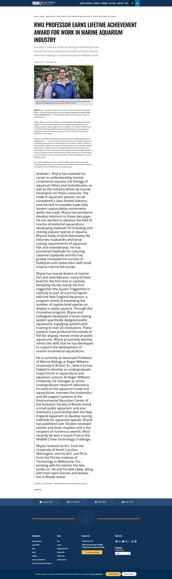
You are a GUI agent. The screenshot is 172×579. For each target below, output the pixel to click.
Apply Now (102, 502)
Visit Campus (75, 502)
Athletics (34, 556)
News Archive (50, 16)
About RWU (120, 3)
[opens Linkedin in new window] (135, 541)
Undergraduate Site (62, 548)
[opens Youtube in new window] (123, 541)
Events (34, 552)
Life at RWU (112, 3)
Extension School (61, 560)
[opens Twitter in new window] (120, 541)
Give (58, 541)
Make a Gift (129, 502)
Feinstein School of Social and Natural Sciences (70, 483)
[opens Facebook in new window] (117, 541)
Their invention (87, 153)
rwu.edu (59, 545)
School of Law (60, 556)
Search (132, 3)
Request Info (47, 502)
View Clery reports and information (41, 563)
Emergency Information (38, 560)
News (126, 3)
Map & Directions (36, 541)
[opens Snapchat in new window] (129, 541)
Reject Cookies (129, 574)
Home (36, 16)
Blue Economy (47, 483)
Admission (104, 3)
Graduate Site (60, 552)
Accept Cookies (113, 574)
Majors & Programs (86, 3)
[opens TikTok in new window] (132, 541)
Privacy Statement (96, 574)
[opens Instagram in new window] (126, 541)
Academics (96, 3)
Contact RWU (35, 545)
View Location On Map (93, 552)
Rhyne (42, 122)
